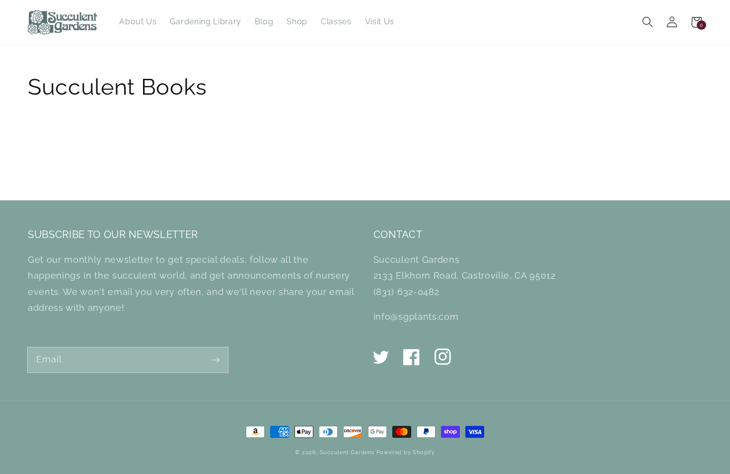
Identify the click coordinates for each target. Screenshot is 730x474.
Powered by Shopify (405, 452)
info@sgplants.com (415, 316)
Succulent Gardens (347, 452)
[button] (648, 22)
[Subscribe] (216, 360)
